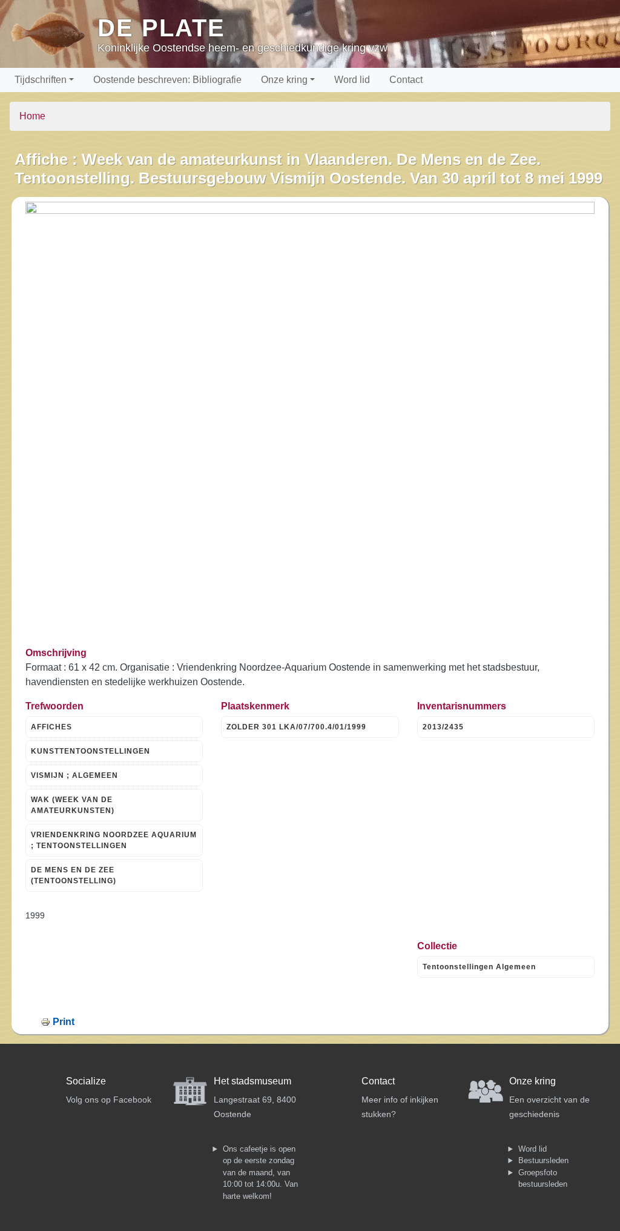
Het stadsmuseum (252, 1081)
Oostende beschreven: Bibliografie (167, 80)
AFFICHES (51, 727)
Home (32, 116)
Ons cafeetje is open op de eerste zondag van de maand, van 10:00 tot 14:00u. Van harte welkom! (260, 1172)
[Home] (53, 34)
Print (63, 1022)
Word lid (352, 80)
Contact (406, 80)
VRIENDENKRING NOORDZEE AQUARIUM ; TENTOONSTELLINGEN (114, 840)
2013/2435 (443, 727)
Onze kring (284, 80)
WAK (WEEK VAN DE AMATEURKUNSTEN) (72, 805)
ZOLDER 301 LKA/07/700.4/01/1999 (296, 727)
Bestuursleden (543, 1160)
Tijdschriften (41, 80)
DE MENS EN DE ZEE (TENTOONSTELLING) (73, 875)
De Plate (161, 28)
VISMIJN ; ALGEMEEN (74, 775)
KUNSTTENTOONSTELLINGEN (90, 751)
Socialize (86, 1081)
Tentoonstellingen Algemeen (479, 967)
